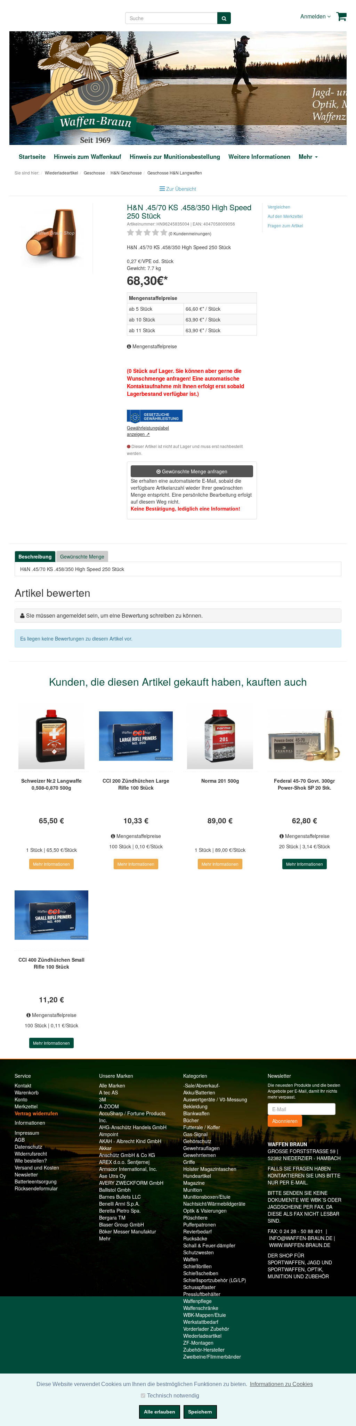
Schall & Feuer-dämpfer (209, 1245)
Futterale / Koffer (201, 1127)
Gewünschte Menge (82, 556)
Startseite (32, 156)
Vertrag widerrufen (36, 1113)
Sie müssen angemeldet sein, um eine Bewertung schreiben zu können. (114, 615)
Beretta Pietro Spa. (120, 1210)
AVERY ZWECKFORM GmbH (131, 1182)
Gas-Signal (195, 1134)
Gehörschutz (197, 1141)
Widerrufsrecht (31, 1153)
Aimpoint (108, 1134)
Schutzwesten (198, 1252)
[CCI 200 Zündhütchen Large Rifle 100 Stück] (136, 736)
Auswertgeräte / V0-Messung (215, 1099)
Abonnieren (285, 1120)
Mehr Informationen (51, 864)
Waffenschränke (200, 1307)
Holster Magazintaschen (209, 1168)
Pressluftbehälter (201, 1293)
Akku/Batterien (199, 1092)
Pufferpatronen (199, 1224)
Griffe (189, 1161)
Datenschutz (28, 1146)
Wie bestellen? (31, 1160)
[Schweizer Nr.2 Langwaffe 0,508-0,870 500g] (52, 736)
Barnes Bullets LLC (120, 1196)
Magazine (194, 1182)
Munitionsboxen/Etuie (206, 1196)
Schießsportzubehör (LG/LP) (214, 1280)
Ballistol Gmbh (115, 1189)
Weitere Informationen (259, 156)
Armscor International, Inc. (128, 1168)
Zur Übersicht (181, 188)
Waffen (190, 1259)
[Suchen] (224, 18)
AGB (20, 1139)
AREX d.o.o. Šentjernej (124, 1161)
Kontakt (23, 1085)
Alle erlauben (159, 1412)
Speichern (200, 1412)
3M (102, 1099)
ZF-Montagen (198, 1342)
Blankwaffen (196, 1113)
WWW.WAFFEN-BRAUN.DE (299, 1244)
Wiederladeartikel (202, 1335)
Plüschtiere (195, 1217)
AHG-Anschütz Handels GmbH (133, 1127)
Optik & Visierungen (205, 1210)
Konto (21, 1099)
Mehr (105, 1238)
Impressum (27, 1132)
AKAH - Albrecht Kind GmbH (130, 1141)
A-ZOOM (109, 1106)
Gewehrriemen (199, 1154)
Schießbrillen (197, 1266)
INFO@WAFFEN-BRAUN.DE (300, 1237)
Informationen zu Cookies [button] (281, 1384)
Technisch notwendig (173, 1396)
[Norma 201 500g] (220, 736)
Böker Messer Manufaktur (127, 1231)
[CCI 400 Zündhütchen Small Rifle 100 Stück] (52, 915)
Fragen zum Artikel (285, 225)
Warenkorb (27, 1092)
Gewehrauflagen (201, 1147)
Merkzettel (26, 1106)
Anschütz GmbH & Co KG (127, 1154)
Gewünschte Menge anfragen (194, 471)
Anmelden (313, 16)
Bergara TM (112, 1217)
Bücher (191, 1120)
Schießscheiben (200, 1273)
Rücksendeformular (36, 1188)
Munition (192, 1189)
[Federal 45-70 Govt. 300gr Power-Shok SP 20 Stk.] (305, 736)
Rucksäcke (195, 1238)
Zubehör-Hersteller (204, 1349)
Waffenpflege (197, 1300)
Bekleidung (195, 1106)
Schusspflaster (199, 1287)
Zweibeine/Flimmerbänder (212, 1356)
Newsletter (26, 1174)
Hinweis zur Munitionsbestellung (175, 156)
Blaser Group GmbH (121, 1224)
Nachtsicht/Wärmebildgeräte (214, 1203)
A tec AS (108, 1092)
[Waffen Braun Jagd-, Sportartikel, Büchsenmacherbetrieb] (95, 87)
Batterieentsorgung (36, 1181)
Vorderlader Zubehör (206, 1328)
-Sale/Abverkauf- (201, 1085)
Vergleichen (279, 207)
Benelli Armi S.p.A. (119, 1203)
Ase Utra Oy (112, 1175)
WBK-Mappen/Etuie (204, 1314)
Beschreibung (35, 556)
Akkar (105, 1147)
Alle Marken (112, 1085)
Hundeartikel (197, 1175)
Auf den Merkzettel (285, 216)
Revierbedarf (197, 1231)
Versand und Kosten (37, 1167)
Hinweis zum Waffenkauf (87, 156)
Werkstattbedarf (200, 1321)
